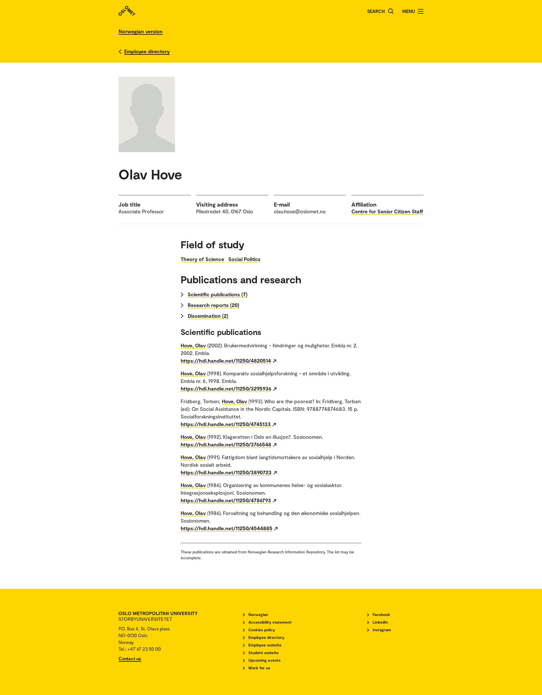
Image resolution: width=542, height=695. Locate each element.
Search (376, 11)
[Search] (391, 11)
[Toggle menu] (420, 11)
